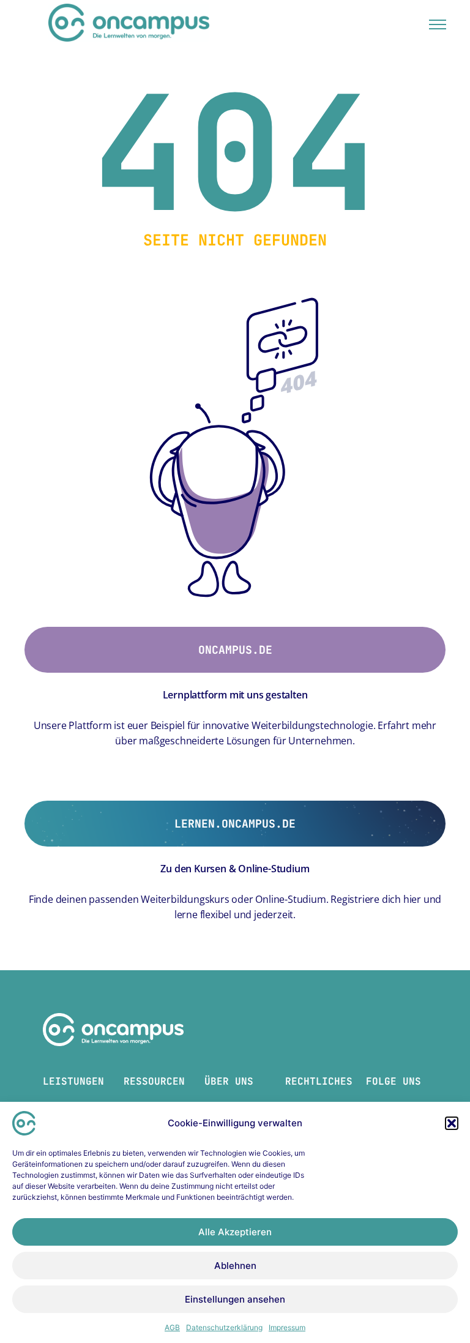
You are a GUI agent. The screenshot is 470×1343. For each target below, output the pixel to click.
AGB (172, 1327)
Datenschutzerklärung (224, 1327)
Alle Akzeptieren (235, 1232)
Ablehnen (235, 1265)
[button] (452, 1123)
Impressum (287, 1327)
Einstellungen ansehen (235, 1299)
